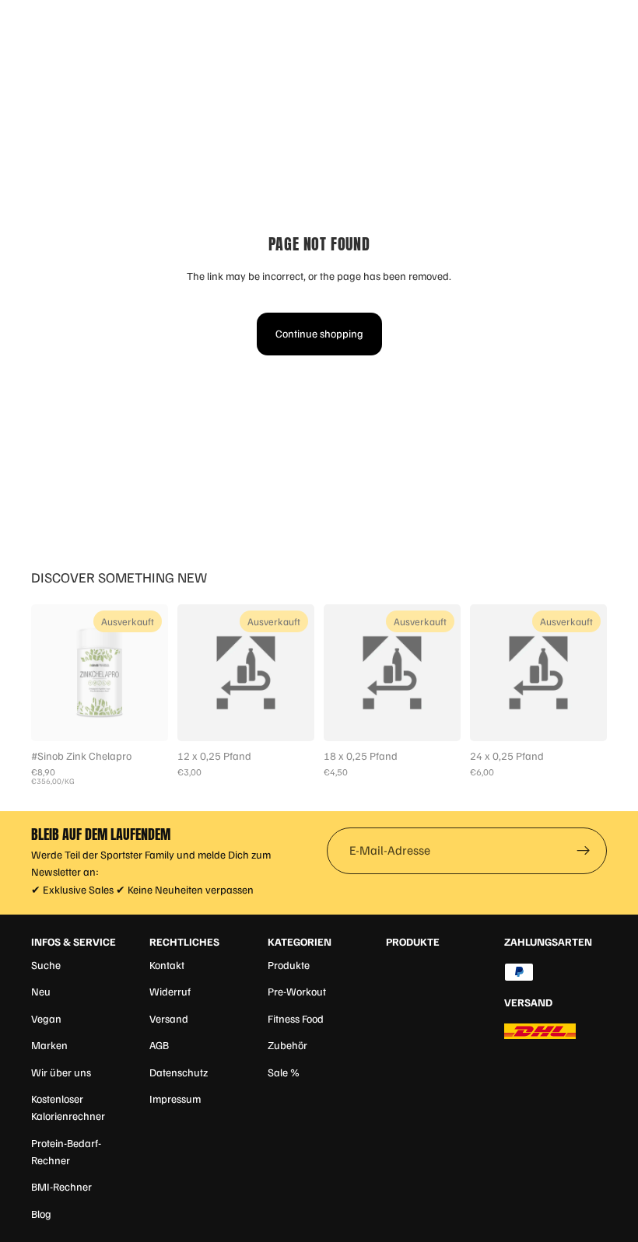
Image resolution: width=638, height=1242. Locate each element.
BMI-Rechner (61, 1186)
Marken (49, 1044)
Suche (46, 964)
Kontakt (166, 964)
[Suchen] (51, 23)
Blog (41, 1213)
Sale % (284, 1072)
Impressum (175, 1098)
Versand (168, 1018)
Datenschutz (178, 1072)
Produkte (289, 964)
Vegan (46, 1018)
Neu (41, 991)
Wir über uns (61, 1072)
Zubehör (287, 1044)
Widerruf (170, 991)
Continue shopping (319, 333)
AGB (159, 1044)
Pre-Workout (297, 991)
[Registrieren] (583, 850)
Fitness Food (296, 1018)
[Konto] (585, 23)
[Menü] (18, 23)
